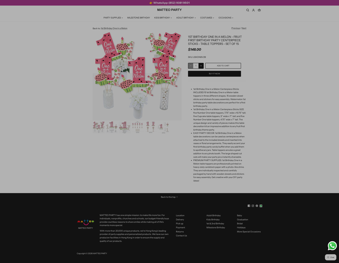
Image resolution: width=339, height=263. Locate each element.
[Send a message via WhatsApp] (332, 245)
